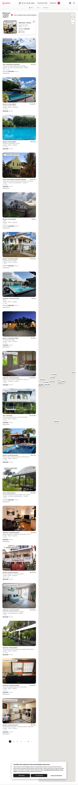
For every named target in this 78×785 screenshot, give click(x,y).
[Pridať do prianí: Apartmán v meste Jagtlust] (34, 623)
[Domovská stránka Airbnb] (6, 3)
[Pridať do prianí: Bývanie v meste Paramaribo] (34, 234)
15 (28, 741)
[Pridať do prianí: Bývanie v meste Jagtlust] (34, 79)
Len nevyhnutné (39, 775)
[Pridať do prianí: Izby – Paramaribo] (34, 390)
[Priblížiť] (72, 19)
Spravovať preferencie (56, 775)
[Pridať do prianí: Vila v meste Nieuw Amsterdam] (34, 39)
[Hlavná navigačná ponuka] (74, 3)
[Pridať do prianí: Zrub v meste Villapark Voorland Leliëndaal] (34, 154)
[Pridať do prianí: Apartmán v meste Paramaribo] (34, 273)
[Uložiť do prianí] (34, 21)
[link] (6, 741)
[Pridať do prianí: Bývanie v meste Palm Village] (34, 313)
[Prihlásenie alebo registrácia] (70, 3)
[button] (27, 29)
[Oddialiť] (72, 22)
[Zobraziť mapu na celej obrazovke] (72, 15)
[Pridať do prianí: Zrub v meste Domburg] (34, 468)
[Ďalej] (31, 741)
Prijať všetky (22, 775)
